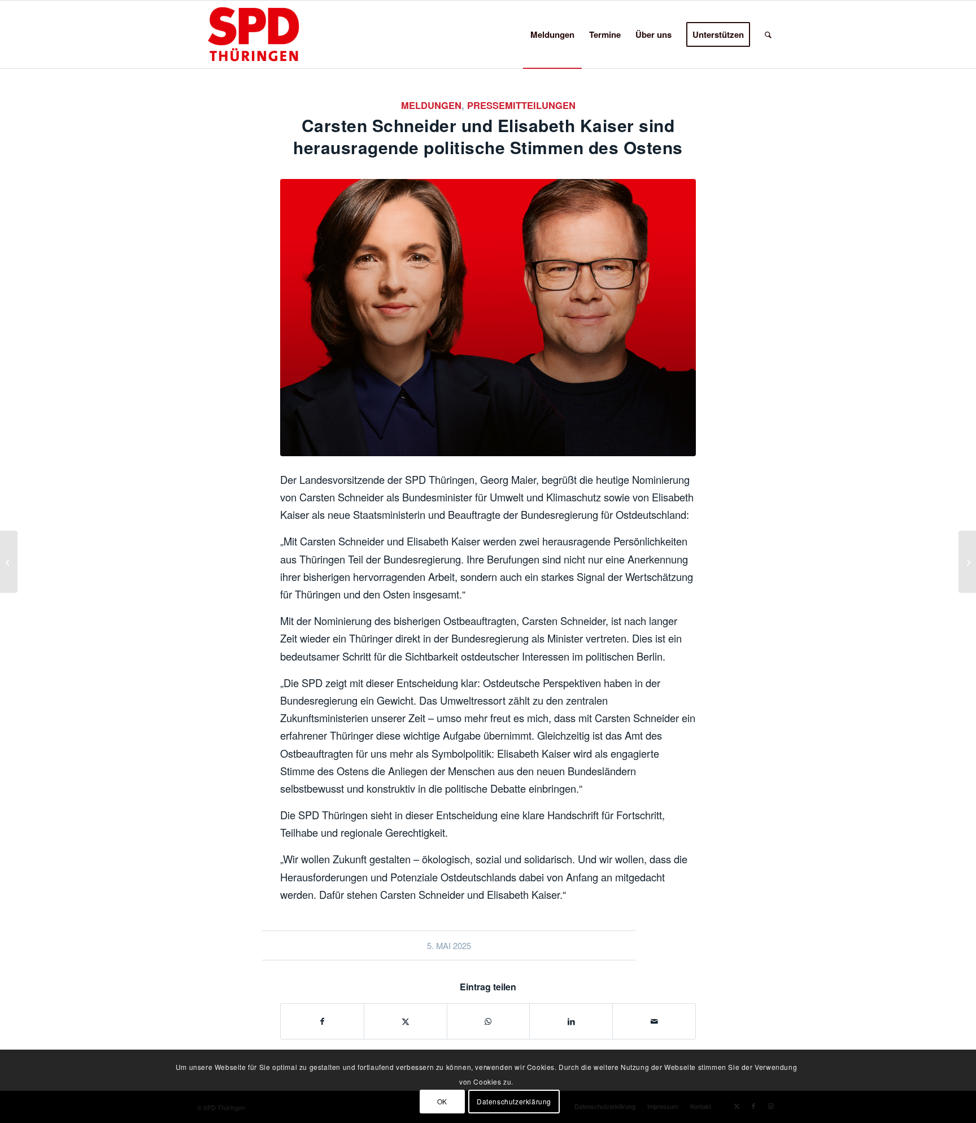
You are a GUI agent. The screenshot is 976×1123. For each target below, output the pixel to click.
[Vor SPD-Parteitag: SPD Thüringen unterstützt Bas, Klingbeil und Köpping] (967, 562)
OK (442, 1100)
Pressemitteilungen (521, 105)
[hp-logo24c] (271, 34)
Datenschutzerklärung (514, 1100)
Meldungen (431, 105)
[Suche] (768, 34)
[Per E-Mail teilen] (654, 1021)
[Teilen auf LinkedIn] (571, 1021)
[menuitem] (552, 34)
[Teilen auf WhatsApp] (488, 1021)
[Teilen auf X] (405, 1021)
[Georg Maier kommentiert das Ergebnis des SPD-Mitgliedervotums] (9, 562)
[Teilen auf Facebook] (322, 1021)
